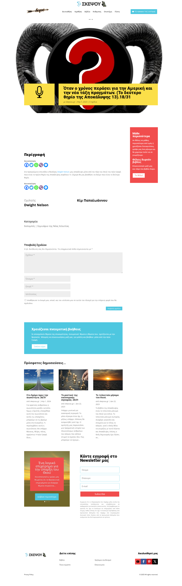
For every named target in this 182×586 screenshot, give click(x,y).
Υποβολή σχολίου (114, 308)
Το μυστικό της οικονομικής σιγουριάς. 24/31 (69, 397)
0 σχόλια (93, 102)
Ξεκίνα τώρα (39, 346)
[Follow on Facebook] (143, 561)
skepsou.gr (70, 102)
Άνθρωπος (97, 11)
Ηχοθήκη (78, 11)
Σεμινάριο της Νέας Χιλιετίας (53, 226)
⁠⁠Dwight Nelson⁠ (63, 172)
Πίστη (117, 11)
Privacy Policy (28, 574)
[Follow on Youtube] (138, 561)
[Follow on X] (155, 561)
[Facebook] (26, 165)
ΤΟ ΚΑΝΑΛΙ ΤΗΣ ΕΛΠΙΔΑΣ (145, 11)
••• (90, 19)
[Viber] (41, 165)
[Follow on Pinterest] (149, 561)
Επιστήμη (108, 11)
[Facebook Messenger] (46, 165)
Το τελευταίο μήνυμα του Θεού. (107, 396)
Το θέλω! (139, 175)
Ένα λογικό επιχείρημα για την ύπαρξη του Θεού (47, 468)
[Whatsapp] (36, 165)
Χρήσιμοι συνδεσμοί (103, 560)
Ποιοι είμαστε (65, 565)
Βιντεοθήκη (67, 11)
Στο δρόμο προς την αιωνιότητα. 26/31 (37, 396)
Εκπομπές (29, 226)
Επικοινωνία (99, 565)
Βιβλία (87, 11)
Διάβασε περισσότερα (47, 496)
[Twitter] (31, 165)
